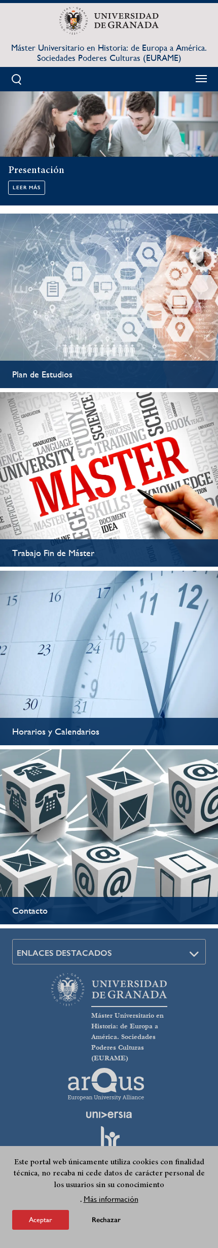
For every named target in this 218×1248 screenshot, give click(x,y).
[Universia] (109, 1115)
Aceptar (40, 1220)
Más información (111, 1199)
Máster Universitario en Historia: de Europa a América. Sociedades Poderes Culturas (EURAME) (109, 53)
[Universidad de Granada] (108, 20)
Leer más (27, 188)
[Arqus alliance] (106, 1084)
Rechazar (106, 1220)
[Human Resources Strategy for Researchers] (109, 1142)
